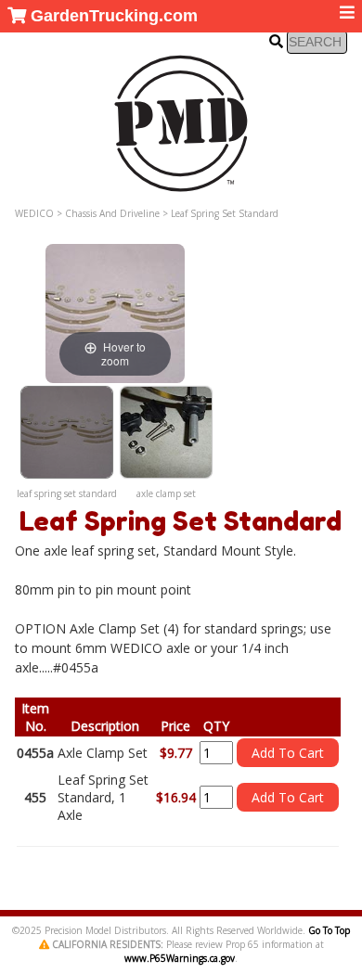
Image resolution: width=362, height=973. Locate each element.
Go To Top (329, 930)
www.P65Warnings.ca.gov (179, 958)
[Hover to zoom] (115, 312)
